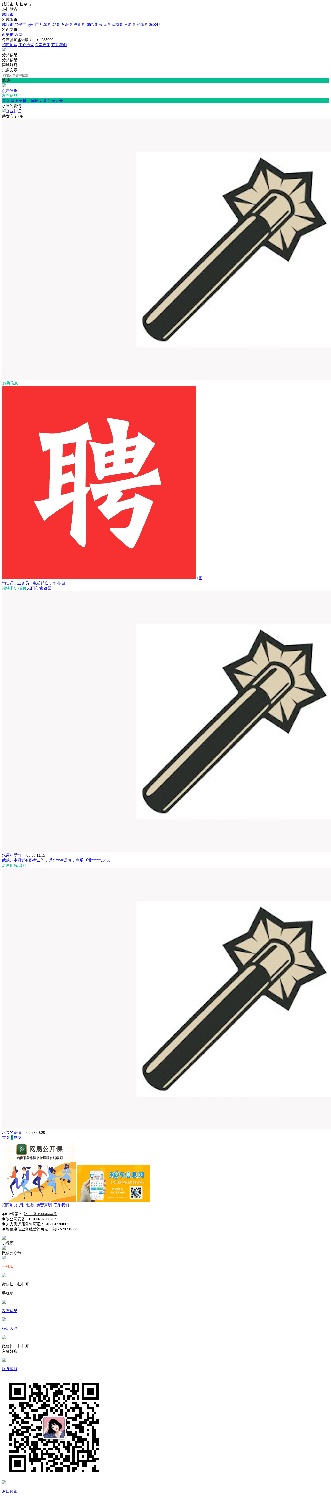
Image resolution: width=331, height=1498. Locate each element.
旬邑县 (92, 24)
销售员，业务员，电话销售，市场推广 (35, 583)
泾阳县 (142, 24)
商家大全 (55, 101)
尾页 (17, 1137)
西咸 (18, 35)
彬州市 (33, 24)
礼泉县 (45, 24)
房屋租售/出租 (14, 865)
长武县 (104, 24)
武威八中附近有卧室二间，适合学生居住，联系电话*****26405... (57, 860)
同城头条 (39, 101)
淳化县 (79, 24)
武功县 (117, 24)
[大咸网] (4, 50)
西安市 (8, 35)
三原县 (130, 24)
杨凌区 (155, 24)
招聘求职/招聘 (14, 588)
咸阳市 (8, 14)
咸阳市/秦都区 (39, 588)
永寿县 (67, 24)
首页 (6, 101)
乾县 (56, 24)
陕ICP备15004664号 (40, 1214)
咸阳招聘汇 (20, 101)
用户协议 (26, 45)
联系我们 (59, 45)
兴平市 (20, 24)
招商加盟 (9, 45)
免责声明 (42, 45)
